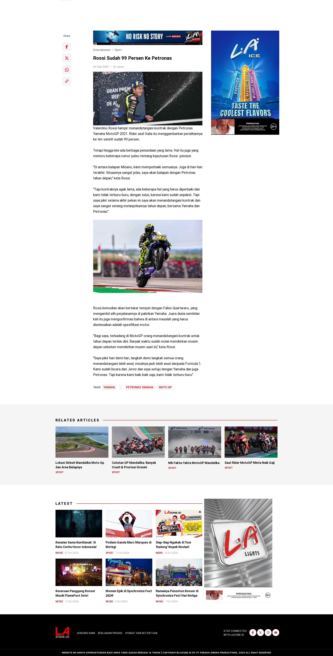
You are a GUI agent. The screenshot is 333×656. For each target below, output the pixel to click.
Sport (118, 50)
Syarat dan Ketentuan (141, 633)
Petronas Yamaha (139, 387)
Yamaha (109, 387)
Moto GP (165, 387)
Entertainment (102, 50)
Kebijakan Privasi (110, 633)
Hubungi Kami (86, 633)
